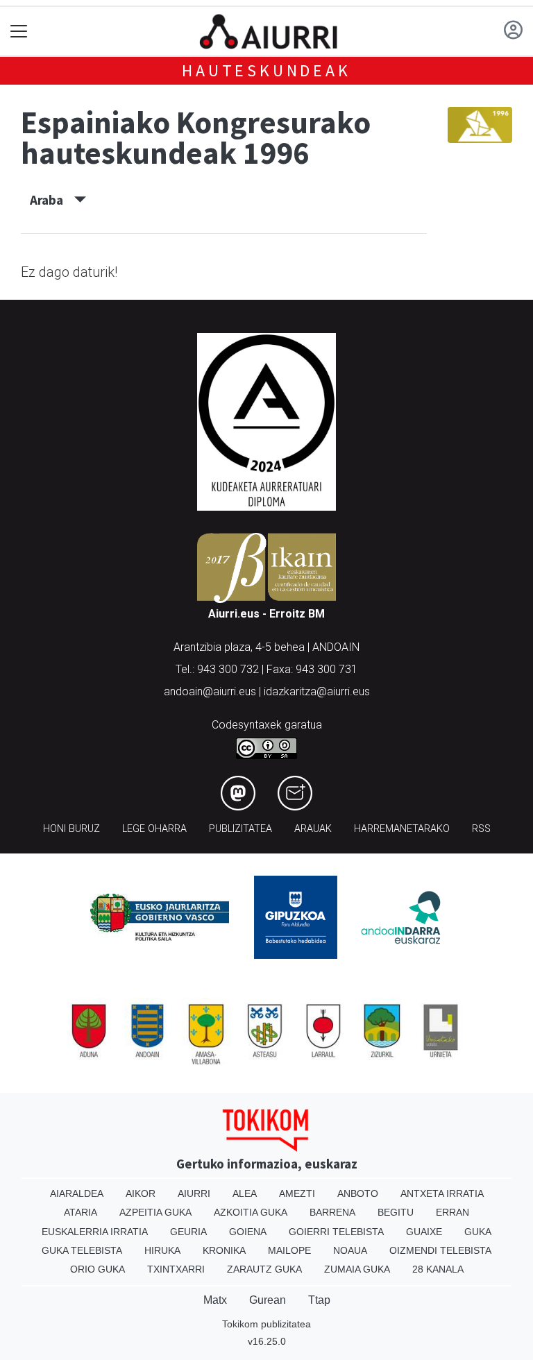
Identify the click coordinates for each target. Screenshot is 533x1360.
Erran (452, 1212)
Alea (244, 1193)
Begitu (396, 1212)
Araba (52, 200)
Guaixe (424, 1231)
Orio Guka (97, 1269)
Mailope (289, 1250)
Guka (477, 1231)
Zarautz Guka (264, 1269)
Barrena (332, 1212)
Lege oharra (154, 829)
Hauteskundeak (266, 70)
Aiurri (194, 1193)
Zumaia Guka (357, 1269)
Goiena (247, 1231)
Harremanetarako (402, 829)
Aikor (140, 1193)
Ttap (319, 1300)
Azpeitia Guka (155, 1212)
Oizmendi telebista (440, 1250)
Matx (215, 1300)
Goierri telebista (336, 1231)
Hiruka (162, 1250)
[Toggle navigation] (19, 31)
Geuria (188, 1231)
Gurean (267, 1300)
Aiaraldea (76, 1193)
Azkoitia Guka (250, 1212)
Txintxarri (176, 1269)
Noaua (350, 1250)
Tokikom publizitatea (266, 1323)
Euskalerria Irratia (95, 1231)
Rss (481, 829)
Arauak (313, 829)
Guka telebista (82, 1250)
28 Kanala (438, 1269)
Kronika (224, 1250)
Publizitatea (240, 829)
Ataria (80, 1212)
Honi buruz (71, 829)
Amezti (297, 1193)
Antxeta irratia (442, 1193)
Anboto (357, 1193)
